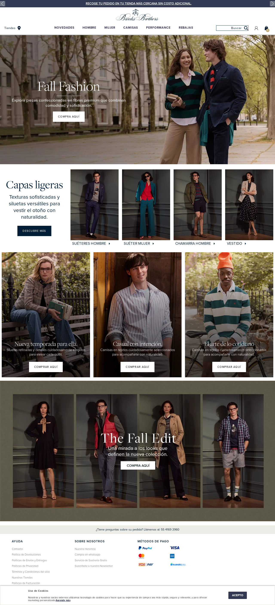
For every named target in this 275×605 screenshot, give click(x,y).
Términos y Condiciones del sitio (31, 572)
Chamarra (193, 243)
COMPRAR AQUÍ (46, 367)
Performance (158, 27)
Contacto (17, 549)
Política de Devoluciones (26, 554)
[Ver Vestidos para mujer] (249, 204)
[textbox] (232, 28)
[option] (137, 3)
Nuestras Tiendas (22, 577)
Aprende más (63, 600)
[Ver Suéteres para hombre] (94, 204)
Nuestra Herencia (85, 549)
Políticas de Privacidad (25, 566)
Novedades (64, 27)
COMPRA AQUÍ (68, 116)
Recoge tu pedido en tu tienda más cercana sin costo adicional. (138, 3)
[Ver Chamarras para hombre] (198, 204)
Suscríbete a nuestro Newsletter (94, 566)
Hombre (89, 27)
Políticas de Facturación (26, 583)
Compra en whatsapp (87, 554)
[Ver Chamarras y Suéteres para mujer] (146, 204)
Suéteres (89, 243)
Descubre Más (34, 231)
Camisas (130, 27)
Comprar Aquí (137, 367)
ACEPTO (237, 595)
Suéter (137, 243)
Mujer (109, 27)
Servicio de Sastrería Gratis (91, 560)
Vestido (235, 243)
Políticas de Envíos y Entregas (29, 560)
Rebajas (186, 27)
